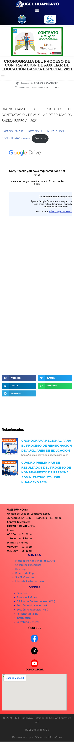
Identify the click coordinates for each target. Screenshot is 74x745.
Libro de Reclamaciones (29, 581)
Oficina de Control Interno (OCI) (36, 601)
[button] (37, 10)
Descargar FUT (24, 569)
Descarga (40, 138)
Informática (24, 617)
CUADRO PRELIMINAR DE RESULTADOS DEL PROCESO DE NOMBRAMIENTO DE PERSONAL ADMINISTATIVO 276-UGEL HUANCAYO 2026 (46, 472)
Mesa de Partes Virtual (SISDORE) (35, 560)
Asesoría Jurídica (27, 597)
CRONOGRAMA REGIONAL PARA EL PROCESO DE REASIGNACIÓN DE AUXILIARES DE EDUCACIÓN (46, 445)
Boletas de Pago (25, 573)
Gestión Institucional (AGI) (32, 605)
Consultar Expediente (28, 565)
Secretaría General (28, 622)
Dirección (22, 593)
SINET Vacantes (24, 577)
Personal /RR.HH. (27, 613)
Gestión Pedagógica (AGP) (32, 609)
